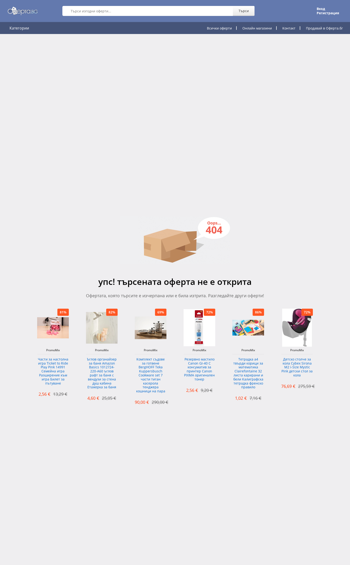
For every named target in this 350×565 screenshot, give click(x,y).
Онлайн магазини (257, 28)
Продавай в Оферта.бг (324, 28)
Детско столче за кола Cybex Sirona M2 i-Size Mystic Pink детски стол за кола (297, 367)
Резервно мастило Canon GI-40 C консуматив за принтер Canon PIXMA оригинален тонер (199, 369)
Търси (244, 11)
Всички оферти (219, 28)
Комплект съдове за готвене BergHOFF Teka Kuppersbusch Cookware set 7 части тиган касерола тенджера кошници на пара (150, 375)
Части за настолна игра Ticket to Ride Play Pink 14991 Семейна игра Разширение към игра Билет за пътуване (53, 371)
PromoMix (53, 350)
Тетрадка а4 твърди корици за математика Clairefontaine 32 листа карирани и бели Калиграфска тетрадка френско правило (248, 373)
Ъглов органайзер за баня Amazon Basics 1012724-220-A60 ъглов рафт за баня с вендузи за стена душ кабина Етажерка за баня (102, 373)
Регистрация (328, 13)
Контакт (288, 28)
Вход (321, 9)
